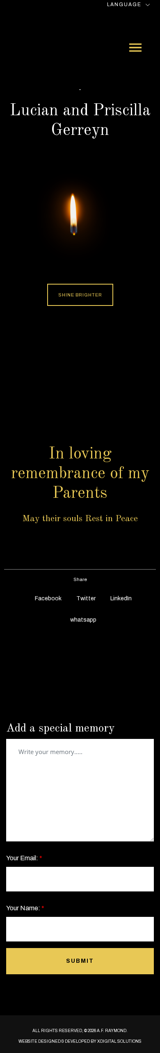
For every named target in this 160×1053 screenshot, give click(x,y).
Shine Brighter (80, 294)
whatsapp (82, 620)
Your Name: (25, 908)
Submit (80, 961)
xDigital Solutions (119, 1041)
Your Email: (24, 858)
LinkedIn (120, 598)
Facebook (48, 598)
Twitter (85, 598)
